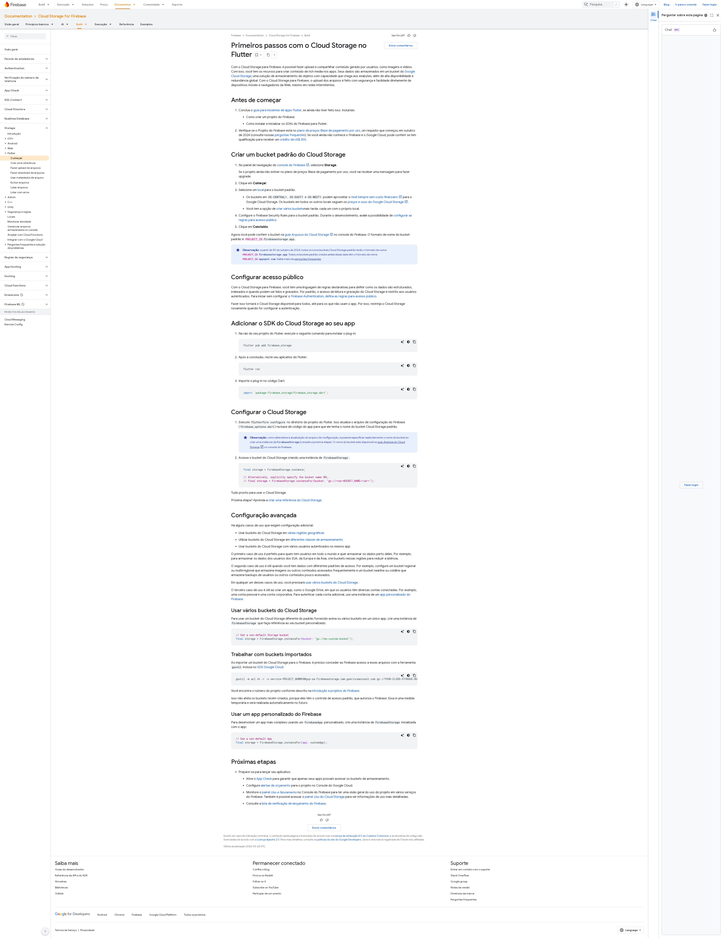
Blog (666, 4)
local (260, 190)
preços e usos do (376, 202)
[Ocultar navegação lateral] (45, 931)
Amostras (60, 881)
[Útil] (409, 35)
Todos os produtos (194, 914)
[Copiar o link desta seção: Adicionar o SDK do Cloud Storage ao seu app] (359, 324)
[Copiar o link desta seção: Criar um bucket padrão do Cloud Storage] (349, 155)
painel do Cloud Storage (325, 797)
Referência (126, 24)
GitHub (59, 893)
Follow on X (259, 881)
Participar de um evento (267, 893)
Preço (104, 4)
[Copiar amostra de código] (414, 342)
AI (62, 24)
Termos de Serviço (66, 930)
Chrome (119, 914)
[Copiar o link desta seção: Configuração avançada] (300, 515)
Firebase (236, 35)
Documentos (123, 4)
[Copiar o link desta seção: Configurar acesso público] (307, 277)
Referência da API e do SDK (71, 875)
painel (279, 792)
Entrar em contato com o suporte (470, 869)
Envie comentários (401, 45)
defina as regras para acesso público (350, 296)
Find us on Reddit (263, 875)
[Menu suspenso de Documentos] (135, 4)
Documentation (18, 16)
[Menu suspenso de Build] (49, 4)
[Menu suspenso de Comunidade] (164, 4)
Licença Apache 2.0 (268, 839)
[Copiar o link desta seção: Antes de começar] (285, 100)
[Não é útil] (414, 35)
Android (102, 914)
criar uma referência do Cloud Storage (294, 500)
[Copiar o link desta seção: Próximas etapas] (280, 762)
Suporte (177, 4)
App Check (264, 779)
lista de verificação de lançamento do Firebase (294, 804)
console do (291, 165)
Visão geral (12, 24)
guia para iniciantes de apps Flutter (277, 110)
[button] (22, 58)
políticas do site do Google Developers (339, 839)
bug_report (706, 15)
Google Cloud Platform (162, 914)
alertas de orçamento (275, 785)
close (718, 15)
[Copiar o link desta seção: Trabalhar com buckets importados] (315, 655)
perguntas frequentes (290, 135)
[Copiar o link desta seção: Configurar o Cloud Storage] (310, 412)
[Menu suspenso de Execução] (73, 4)
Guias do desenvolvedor (69, 869)
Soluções (88, 4)
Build (42, 4)
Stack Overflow (460, 875)
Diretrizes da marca (462, 893)
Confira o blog (261, 869)
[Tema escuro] (408, 342)
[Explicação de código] (402, 342)
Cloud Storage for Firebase (62, 16)
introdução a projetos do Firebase (335, 691)
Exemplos (146, 24)
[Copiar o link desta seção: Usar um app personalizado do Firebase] (325, 714)
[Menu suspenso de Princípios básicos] (53, 24)
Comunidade (151, 4)
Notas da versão (460, 887)
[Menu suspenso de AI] (68, 24)
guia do (307, 235)
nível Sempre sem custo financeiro (374, 197)
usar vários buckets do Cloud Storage (331, 582)
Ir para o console (686, 4)
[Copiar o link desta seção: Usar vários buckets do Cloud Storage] (320, 611)
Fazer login (709, 4)
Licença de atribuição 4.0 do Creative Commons (360, 835)
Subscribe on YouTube (265, 887)
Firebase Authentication (307, 296)
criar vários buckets (289, 209)
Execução (63, 4)
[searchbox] (25, 36)
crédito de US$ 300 (293, 140)
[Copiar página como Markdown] (268, 55)
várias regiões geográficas (306, 533)
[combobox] (601, 4)
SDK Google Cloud (270, 667)
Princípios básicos (37, 24)
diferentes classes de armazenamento (316, 540)
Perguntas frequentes (464, 899)
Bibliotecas (61, 887)
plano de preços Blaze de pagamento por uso (328, 130)
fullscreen (712, 15)
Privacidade (87, 930)
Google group (459, 881)
